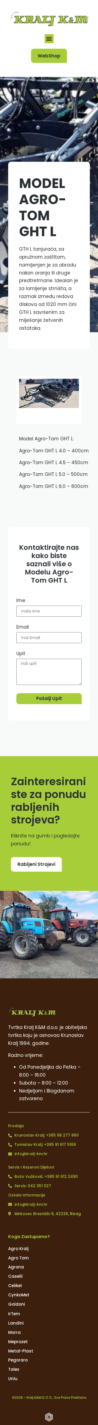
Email (22, 627)
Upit (20, 654)
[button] (49, 38)
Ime (20, 601)
